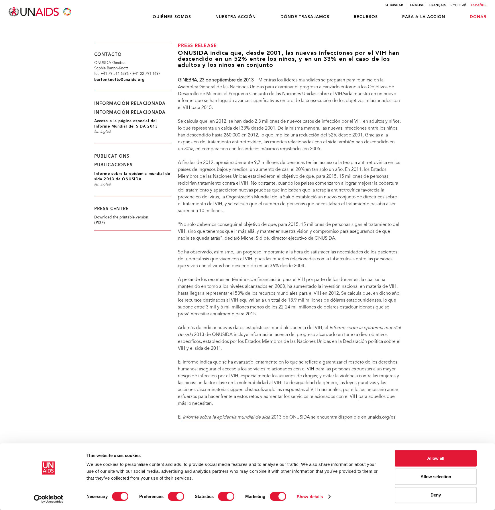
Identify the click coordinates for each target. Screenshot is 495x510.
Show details (310, 496)
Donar (478, 17)
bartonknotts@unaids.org (119, 80)
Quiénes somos (172, 17)
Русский (458, 5)
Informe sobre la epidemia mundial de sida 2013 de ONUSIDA (132, 176)
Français (437, 5)
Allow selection (436, 476)
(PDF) (99, 223)
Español (478, 5)
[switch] (176, 496)
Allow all (435, 458)
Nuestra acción (235, 17)
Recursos (366, 17)
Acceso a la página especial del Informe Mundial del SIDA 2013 (126, 123)
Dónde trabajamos (305, 17)
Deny (436, 495)
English (417, 5)
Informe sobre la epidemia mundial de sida (226, 417)
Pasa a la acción (423, 17)
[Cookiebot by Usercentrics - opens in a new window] (48, 499)
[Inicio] (40, 12)
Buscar (396, 5)
